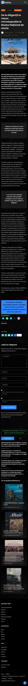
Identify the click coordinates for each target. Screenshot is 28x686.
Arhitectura (4, 647)
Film (2, 632)
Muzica (3, 634)
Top (20, 438)
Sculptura (3, 656)
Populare (7, 438)
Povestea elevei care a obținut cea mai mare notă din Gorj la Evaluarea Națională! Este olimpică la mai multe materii (13, 463)
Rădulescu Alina (6, 478)
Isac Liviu (10, 591)
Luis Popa (10, 563)
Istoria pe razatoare (6, 617)
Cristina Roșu (6, 458)
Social (2, 621)
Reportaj (3, 619)
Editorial (3, 609)
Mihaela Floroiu (6, 448)
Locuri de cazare (5, 664)
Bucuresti (9, 10)
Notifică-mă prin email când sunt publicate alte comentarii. (13, 393)
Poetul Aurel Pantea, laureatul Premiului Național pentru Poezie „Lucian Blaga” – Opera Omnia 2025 (14, 587)
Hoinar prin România (6, 607)
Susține (8, 674)
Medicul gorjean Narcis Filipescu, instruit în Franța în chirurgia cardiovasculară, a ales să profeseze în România (14, 444)
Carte (2, 629)
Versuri (3, 639)
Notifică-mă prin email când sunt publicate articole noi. (12, 401)
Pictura (3, 654)
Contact (10, 678)
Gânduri (3, 612)
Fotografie (18, 10)
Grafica (3, 652)
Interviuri (3, 614)
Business (3, 667)
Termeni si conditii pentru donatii (10, 676)
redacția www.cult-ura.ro (14, 507)
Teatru (2, 636)
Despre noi (22, 676)
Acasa (2, 674)
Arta (3, 10)
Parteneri (4, 678)
